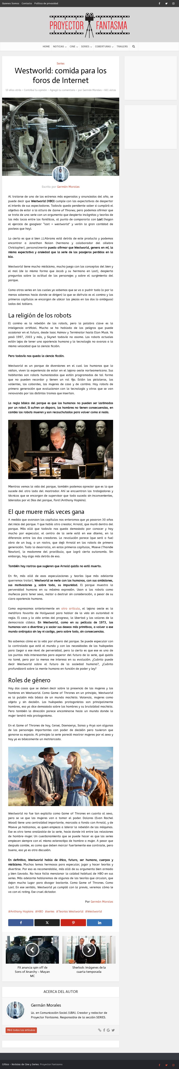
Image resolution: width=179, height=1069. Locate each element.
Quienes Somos (10, 3)
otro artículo (70, 608)
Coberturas (103, 46)
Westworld (94, 911)
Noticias (58, 46)
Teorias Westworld (70, 911)
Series (85, 46)
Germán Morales (92, 90)
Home (46, 46)
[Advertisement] (150, 78)
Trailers (122, 46)
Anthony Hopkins (21, 911)
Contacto (27, 3)
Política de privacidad (46, 3)
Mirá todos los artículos (21, 1030)
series (50, 911)
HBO (40, 911)
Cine (72, 46)
